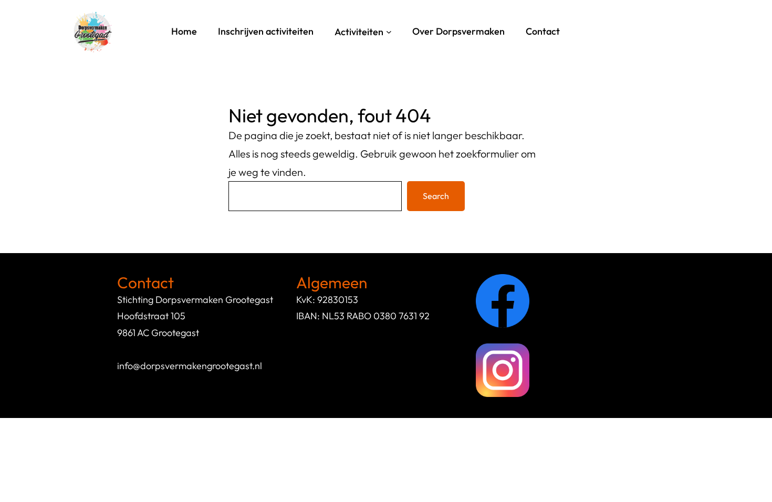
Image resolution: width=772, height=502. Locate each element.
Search (436, 196)
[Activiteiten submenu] (389, 32)
